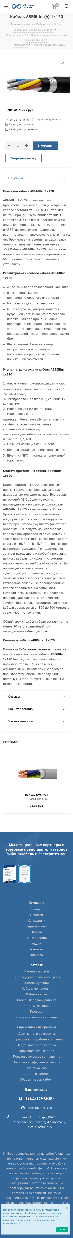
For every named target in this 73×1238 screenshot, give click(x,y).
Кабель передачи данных (36, 1000)
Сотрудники (36, 921)
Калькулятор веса (21, 124)
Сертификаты (37, 926)
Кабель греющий (36, 1006)
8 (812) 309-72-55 (38, 1098)
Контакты (36, 949)
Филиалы (36, 955)
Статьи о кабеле (37, 1074)
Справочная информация (36, 1027)
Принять (62, 1229)
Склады (36, 909)
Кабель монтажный (36, 988)
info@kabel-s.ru (40, 1108)
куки (18, 1213)
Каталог (36, 965)
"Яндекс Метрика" (28, 1216)
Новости (36, 915)
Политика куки (36, 1068)
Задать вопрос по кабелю (36, 1045)
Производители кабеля (36, 1051)
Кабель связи (36, 994)
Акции (36, 943)
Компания (36, 902)
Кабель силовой (36, 971)
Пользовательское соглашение (36, 1056)
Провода (36, 1011)
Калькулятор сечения (23, 129)
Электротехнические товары (36, 1017)
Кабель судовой (36, 983)
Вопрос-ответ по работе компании (37, 1039)
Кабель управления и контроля (36, 977)
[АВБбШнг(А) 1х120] (36, 84)
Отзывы (37, 932)
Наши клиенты (37, 938)
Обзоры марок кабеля (37, 1079)
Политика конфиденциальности (36, 1062)
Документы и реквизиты (36, 1034)
